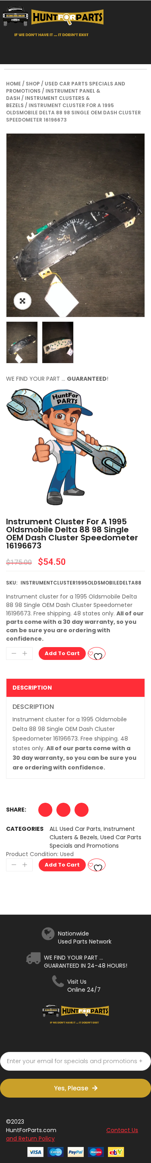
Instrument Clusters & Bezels (92, 833)
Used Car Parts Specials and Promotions (95, 841)
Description (32, 688)
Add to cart (62, 653)
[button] (45, 812)
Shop (33, 83)
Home (13, 83)
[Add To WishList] (96, 653)
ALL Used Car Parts (75, 829)
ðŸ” (22, 301)
